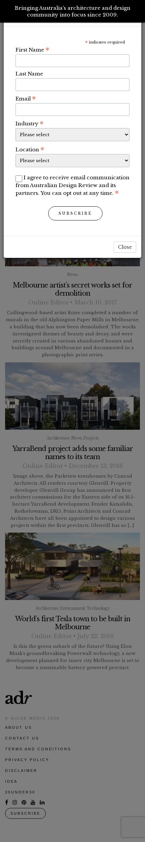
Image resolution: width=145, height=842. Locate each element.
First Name (32, 49)
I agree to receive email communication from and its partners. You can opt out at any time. (72, 185)
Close (125, 247)
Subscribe (75, 213)
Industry (30, 123)
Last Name (29, 73)
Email (26, 98)
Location (30, 149)
